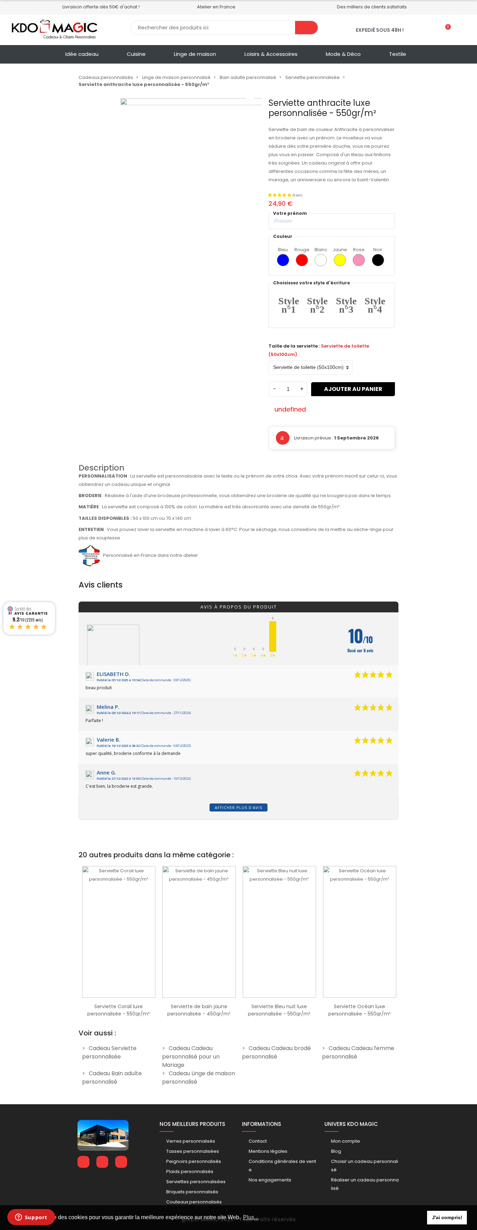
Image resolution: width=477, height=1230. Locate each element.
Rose (359, 249)
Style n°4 (375, 305)
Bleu (283, 249)
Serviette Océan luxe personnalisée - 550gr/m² (359, 1010)
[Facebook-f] (83, 1162)
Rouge (301, 249)
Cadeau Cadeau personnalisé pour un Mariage (191, 1056)
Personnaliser (118, 994)
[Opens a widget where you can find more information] (31, 1218)
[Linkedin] (102, 1162)
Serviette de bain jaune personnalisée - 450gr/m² (198, 1010)
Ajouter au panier (353, 389)
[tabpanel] (119, 939)
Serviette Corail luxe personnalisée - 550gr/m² (118, 1010)
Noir (377, 249)
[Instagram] (121, 1162)
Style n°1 (288, 305)
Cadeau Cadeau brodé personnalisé (276, 1052)
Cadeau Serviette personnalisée (109, 1052)
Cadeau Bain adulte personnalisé (112, 1077)
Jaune (340, 249)
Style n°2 (317, 305)
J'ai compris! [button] (447, 1217)
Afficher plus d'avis (238, 807)
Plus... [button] (250, 1217)
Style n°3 (346, 305)
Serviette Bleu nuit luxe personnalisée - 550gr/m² (279, 1010)
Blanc (321, 249)
